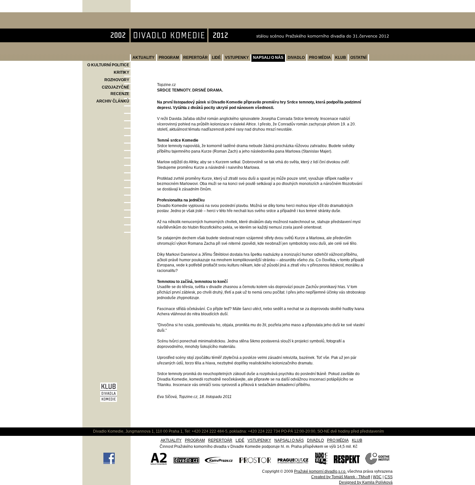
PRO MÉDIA (320, 57)
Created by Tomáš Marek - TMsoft (340, 477)
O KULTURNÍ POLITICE (108, 65)
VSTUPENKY (237, 57)
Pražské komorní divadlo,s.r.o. (320, 471)
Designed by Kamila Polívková (366, 482)
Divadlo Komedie (103, 15)
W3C (377, 477)
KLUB (340, 57)
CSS (389, 477)
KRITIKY (121, 72)
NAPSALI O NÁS (268, 57)
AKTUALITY (143, 57)
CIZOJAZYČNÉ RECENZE (115, 90)
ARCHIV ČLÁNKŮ (112, 101)
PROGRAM (169, 57)
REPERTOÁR (195, 57)
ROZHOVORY (116, 80)
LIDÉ (216, 57)
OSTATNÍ (358, 57)
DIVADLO (296, 57)
